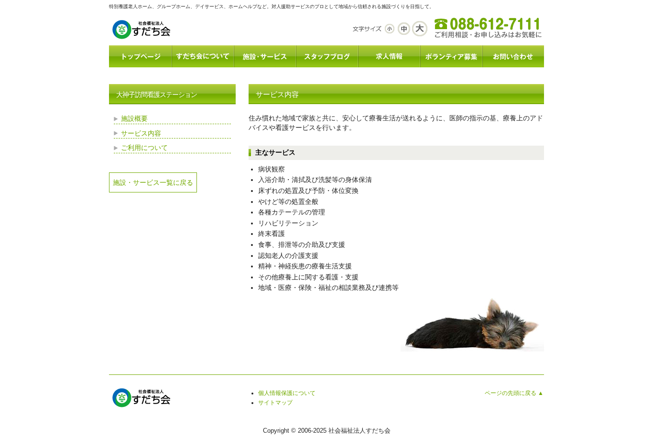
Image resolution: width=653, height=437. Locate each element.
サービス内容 (141, 133)
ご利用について (144, 147)
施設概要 (134, 118)
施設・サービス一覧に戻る (153, 182)
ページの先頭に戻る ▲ (514, 393)
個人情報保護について (287, 393)
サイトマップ (275, 402)
